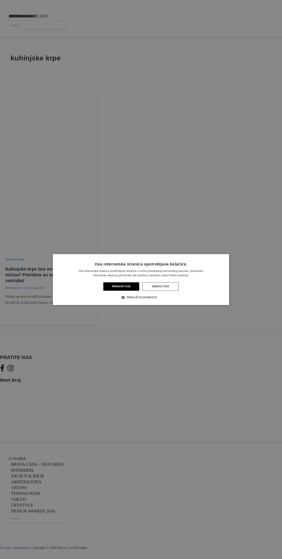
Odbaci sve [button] (160, 286)
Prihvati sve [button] (121, 286)
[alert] (141, 279)
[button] (141, 297)
